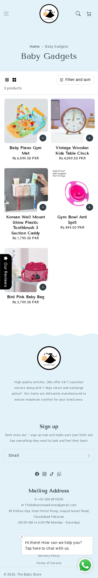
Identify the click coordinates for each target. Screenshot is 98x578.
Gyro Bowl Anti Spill (72, 220)
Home (34, 46)
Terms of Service (49, 563)
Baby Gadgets (56, 46)
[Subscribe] (89, 455)
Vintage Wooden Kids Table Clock (72, 151)
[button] (6, 13)
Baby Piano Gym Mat (26, 151)
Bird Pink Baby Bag (25, 297)
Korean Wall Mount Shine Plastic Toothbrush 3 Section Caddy (25, 225)
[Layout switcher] (7, 80)
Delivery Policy (49, 556)
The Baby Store (29, 574)
